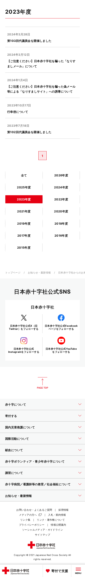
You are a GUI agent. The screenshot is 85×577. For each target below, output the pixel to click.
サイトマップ (42, 534)
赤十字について (15, 404)
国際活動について (17, 438)
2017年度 (24, 235)
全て (24, 175)
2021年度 (24, 211)
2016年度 (61, 235)
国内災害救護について (20, 427)
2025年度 (24, 187)
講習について (14, 473)
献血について (14, 450)
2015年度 (24, 247)
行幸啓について (17, 111)
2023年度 (24, 199)
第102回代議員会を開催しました (29, 132)
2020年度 (61, 211)
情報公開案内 (58, 524)
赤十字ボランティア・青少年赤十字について (35, 461)
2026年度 (61, 175)
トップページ (12, 272)
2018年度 (61, 223)
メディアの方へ (28, 514)
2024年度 (61, 187)
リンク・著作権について (51, 519)
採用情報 (63, 509)
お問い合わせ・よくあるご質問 (34, 509)
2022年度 (61, 199)
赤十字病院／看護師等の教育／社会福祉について (38, 484)
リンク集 (25, 519)
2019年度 (24, 223)
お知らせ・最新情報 (39, 272)
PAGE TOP (42, 383)
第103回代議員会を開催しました (29, 40)
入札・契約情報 (57, 514)
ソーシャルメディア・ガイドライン (42, 529)
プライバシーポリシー (32, 524)
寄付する (11, 416)
